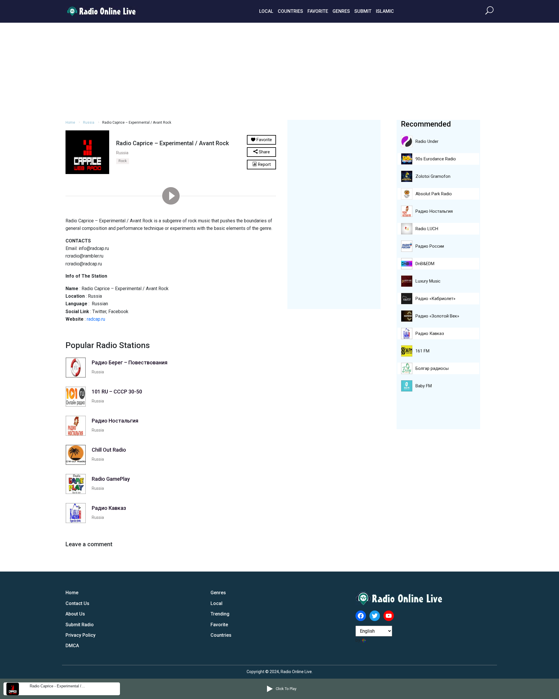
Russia (88, 122)
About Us (75, 614)
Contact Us (77, 603)
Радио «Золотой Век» (437, 316)
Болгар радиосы (432, 368)
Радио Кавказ (429, 333)
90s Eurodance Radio (435, 159)
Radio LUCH (426, 228)
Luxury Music (428, 281)
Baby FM (423, 385)
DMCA (72, 645)
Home (70, 122)
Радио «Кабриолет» (435, 298)
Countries (290, 11)
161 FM (422, 351)
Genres (341, 11)
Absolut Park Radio (433, 193)
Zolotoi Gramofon (432, 176)
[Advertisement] (279, 70)
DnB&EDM (424, 263)
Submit (363, 11)
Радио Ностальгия (434, 211)
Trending (219, 614)
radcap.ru (96, 319)
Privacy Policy (80, 635)
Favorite (317, 11)
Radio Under (426, 141)
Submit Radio (80, 624)
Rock (122, 161)
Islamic (385, 11)
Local (266, 11)
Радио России (429, 246)
